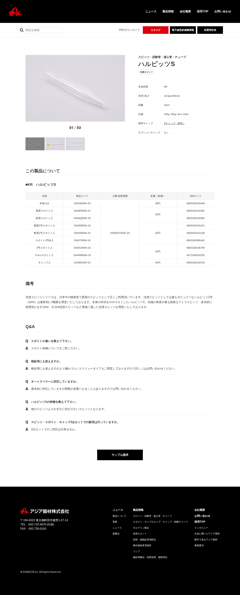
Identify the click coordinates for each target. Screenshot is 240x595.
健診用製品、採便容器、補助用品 (150, 557)
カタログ (156, 30)
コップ (136, 551)
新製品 (116, 533)
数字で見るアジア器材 (205, 539)
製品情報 (168, 11)
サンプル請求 (120, 454)
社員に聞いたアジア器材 (207, 533)
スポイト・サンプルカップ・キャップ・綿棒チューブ (160, 521)
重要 (115, 521)
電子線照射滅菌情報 (183, 30)
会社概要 (185, 11)
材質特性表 (210, 30)
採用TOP (202, 11)
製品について (119, 516)
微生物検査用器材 (142, 545)
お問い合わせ (222, 11)
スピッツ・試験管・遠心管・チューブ (152, 516)
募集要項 (199, 545)
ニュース (151, 11)
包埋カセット (140, 533)
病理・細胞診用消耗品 (144, 539)
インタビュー (201, 527)
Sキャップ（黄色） (174, 123)
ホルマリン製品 (141, 527)
